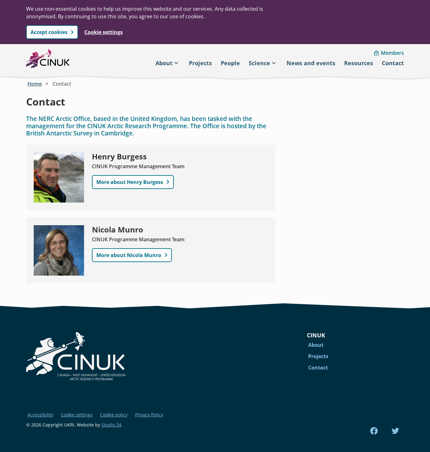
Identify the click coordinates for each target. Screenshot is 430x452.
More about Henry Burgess (129, 182)
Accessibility (40, 415)
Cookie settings (103, 32)
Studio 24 (111, 425)
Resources (358, 63)
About (164, 63)
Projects (200, 63)
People (230, 63)
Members (392, 52)
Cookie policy (113, 415)
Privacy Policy (149, 415)
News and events (310, 63)
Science (259, 63)
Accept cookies (49, 32)
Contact (393, 63)
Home (34, 83)
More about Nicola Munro (128, 255)
